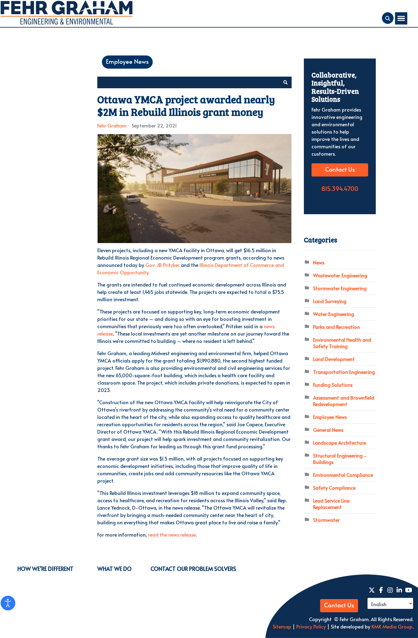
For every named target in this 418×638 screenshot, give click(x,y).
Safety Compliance (334, 487)
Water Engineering (333, 313)
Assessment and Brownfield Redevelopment (343, 400)
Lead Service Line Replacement (331, 503)
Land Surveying (329, 301)
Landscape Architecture (339, 442)
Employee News (127, 62)
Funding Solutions (333, 384)
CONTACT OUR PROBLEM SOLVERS (193, 568)
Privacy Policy (310, 626)
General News (328, 429)
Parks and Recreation (336, 326)
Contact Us (340, 170)
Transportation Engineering (344, 371)
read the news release (172, 534)
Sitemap (282, 626)
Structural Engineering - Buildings (340, 458)
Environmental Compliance (343, 474)
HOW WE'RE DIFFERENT (45, 568)
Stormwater (326, 519)
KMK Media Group (391, 626)
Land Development (334, 358)
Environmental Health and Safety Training (342, 342)
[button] (285, 82)
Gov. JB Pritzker (162, 264)
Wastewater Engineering (340, 275)
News (318, 262)
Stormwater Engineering (340, 288)
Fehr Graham (111, 125)
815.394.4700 (339, 189)
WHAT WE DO (114, 568)
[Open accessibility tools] (8, 603)
